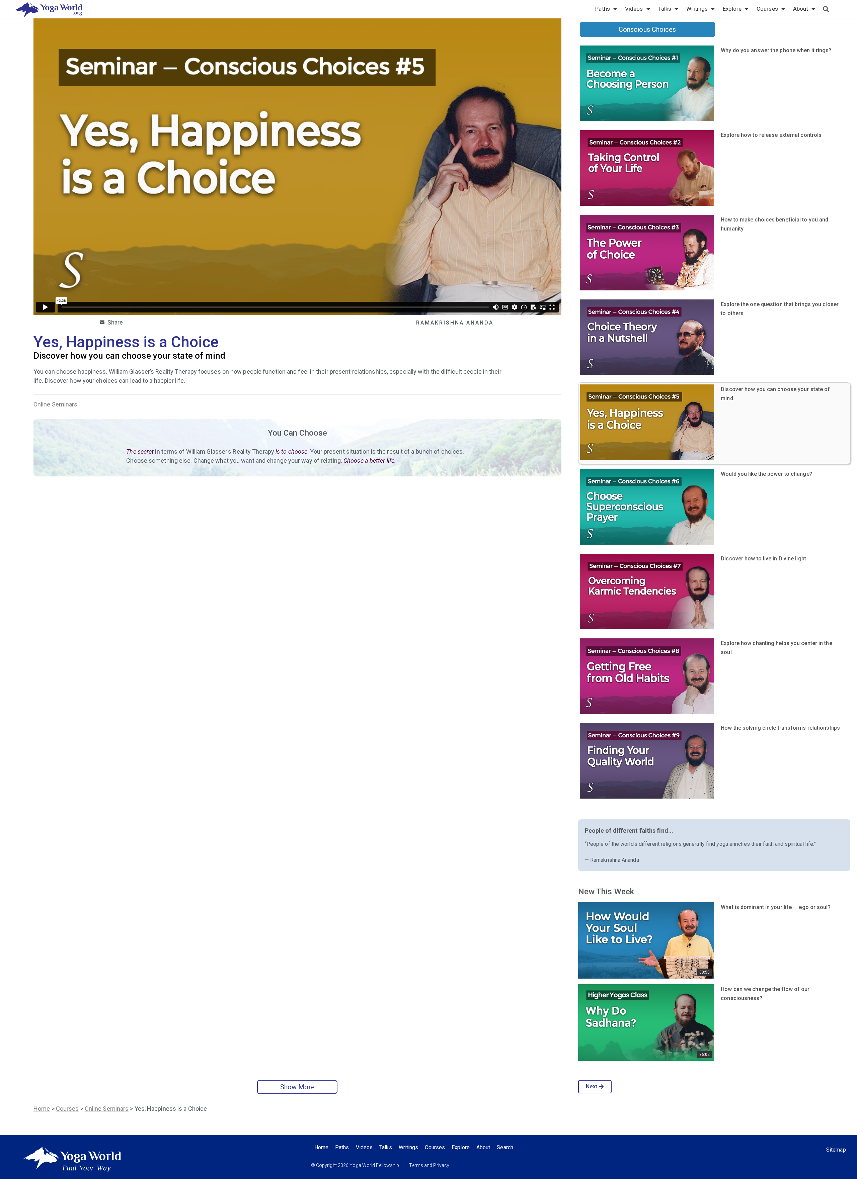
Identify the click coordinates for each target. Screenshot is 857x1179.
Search (505, 1147)
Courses (767, 8)
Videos (634, 8)
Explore (732, 8)
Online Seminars (55, 404)
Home (41, 1108)
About (800, 8)
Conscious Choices (647, 29)
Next (591, 1086)
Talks (665, 8)
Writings (697, 8)
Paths (602, 8)
